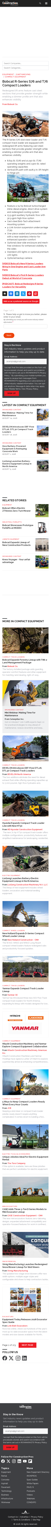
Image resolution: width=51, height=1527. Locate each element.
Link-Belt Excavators (17, 1326)
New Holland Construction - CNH (23, 940)
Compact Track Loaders (13, 657)
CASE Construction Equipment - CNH (24, 1215)
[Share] (11, 293)
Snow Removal (9, 1261)
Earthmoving (23, 74)
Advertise (24, 1517)
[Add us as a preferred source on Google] (35, 293)
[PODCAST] (8, 284)
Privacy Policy (32, 389)
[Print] (4, 293)
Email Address (11, 357)
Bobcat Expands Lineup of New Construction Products (16, 543)
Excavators (7, 1316)
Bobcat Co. (12, 104)
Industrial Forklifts (11, 522)
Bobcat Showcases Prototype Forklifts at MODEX (17, 526)
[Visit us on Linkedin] (24, 1358)
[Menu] (46, 3)
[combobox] (25, 63)
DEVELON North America (19, 774)
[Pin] (29, 293)
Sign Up (11, 393)
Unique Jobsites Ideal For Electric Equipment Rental (25, 1158)
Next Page (27, 1345)
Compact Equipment (15, 77)
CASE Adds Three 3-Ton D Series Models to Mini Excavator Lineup (24, 1210)
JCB (9, 1108)
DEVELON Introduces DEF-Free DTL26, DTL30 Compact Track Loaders (18, 429)
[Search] (40, 3)
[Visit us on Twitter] (11, 1358)
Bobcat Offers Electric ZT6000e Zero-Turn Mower (16, 509)
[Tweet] (23, 293)
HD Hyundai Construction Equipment (24, 829)
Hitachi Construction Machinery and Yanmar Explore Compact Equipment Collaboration (24, 1045)
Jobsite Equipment (10, 539)
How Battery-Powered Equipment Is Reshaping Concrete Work (14, 448)
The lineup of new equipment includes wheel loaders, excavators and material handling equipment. (22, 890)
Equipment (8, 74)
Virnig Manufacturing (17, 1271)
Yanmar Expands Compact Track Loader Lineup (23, 989)
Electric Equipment (11, 875)
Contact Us (13, 1517)
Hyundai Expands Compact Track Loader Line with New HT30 (23, 824)
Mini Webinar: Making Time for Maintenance (17, 414)
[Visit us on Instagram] (18, 1358)
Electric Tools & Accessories (16, 1154)
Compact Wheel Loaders (13, 930)
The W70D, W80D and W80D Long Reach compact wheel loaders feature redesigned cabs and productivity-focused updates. (24, 946)
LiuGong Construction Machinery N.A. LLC (27, 885)
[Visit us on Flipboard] (30, 1461)
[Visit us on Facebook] (4, 1358)
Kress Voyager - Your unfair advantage (16, 561)
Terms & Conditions (21, 1520)
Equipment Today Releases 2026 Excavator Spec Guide (24, 1320)
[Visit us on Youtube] (25, 1461)
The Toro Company (16, 1163)
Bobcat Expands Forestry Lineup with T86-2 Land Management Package (24, 661)
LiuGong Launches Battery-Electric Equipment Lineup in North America (16, 463)
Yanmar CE (12, 995)
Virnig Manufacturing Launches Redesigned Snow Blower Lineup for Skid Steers (24, 1265)
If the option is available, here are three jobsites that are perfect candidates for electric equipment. (25, 1167)
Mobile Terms (15, 389)
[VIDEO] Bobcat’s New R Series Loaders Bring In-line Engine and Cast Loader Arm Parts (24, 266)
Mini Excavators (9, 1206)
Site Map (36, 1520)
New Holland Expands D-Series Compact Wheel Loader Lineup (23, 934)
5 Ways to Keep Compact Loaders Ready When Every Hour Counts (23, 1103)
